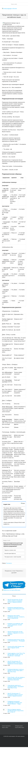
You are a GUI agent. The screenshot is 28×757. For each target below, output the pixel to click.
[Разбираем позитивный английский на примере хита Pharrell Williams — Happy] (5, 701)
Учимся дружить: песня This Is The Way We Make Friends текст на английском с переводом (16, 654)
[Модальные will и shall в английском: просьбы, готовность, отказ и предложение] (5, 615)
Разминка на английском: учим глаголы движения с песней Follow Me (15, 625)
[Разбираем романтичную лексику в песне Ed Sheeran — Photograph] (5, 639)
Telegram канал (19, 725)
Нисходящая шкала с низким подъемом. (13, 556)
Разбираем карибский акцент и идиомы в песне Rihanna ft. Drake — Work (16, 609)
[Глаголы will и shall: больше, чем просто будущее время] (5, 646)
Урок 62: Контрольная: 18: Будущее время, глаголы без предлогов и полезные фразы (15, 662)
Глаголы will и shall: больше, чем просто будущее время (16, 647)
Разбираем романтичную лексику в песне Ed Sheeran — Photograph (16, 640)
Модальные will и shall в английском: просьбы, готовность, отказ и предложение (16, 617)
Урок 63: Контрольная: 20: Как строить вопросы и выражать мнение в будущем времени (15, 601)
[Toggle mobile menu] (25, 8)
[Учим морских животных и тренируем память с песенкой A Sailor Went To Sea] (5, 685)
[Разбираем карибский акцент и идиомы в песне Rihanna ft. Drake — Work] (5, 607)
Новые (14, 596)
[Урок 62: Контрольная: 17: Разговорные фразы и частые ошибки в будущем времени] (5, 693)
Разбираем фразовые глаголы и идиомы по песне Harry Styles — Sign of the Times (16, 670)
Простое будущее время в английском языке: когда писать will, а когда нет (16, 710)
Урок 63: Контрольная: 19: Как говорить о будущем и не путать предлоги (16, 633)
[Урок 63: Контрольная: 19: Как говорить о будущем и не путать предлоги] (5, 631)
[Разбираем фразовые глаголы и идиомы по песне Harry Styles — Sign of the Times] (5, 669)
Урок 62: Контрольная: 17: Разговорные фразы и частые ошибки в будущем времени (15, 694)
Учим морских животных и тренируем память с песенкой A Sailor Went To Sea (16, 686)
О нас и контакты (6, 725)
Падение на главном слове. (10, 550)
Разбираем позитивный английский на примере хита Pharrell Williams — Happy (15, 702)
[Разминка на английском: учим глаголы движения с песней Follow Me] (5, 623)
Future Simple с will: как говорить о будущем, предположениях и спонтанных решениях (16, 678)
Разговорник (9, 563)
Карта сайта (5, 727)
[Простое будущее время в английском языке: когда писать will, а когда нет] (5, 709)
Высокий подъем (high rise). (10, 553)
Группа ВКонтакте (19, 727)
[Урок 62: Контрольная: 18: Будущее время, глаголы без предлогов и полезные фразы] (5, 661)
